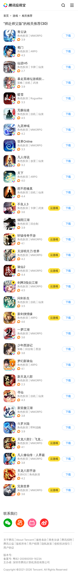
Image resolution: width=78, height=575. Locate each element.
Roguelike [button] (36, 98)
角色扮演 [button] (22, 35)
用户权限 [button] (34, 543)
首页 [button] (6, 15)
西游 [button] (38, 349)
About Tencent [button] (25, 539)
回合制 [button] (34, 223)
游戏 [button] (15, 15)
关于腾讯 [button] (8, 539)
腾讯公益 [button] (8, 543)
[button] (14, 5)
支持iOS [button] (22, 474)
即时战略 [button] (35, 427)
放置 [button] (33, 161)
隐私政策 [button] (46, 543)
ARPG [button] (33, 51)
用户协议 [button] (8, 547)
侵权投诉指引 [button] (62, 543)
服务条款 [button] (41, 539)
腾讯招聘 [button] (66, 539)
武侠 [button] (35, 82)
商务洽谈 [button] (54, 539)
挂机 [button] (27, 82)
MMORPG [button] (36, 35)
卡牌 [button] (33, 67)
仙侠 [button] (41, 67)
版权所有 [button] (21, 543)
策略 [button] (20, 82)
